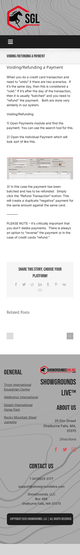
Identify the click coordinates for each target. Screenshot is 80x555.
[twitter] (65, 449)
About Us (66, 408)
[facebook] (56, 449)
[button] (10, 336)
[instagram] (74, 449)
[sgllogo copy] (23, 7)
